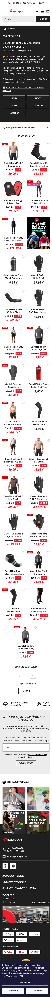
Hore (27, 681)
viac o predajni (39, 893)
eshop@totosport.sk (17, 847)
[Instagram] (5, 857)
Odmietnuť (13, 991)
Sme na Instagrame (18, 775)
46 (32, 666)
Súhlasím (37, 991)
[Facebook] (13, 857)
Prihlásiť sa (25, 756)
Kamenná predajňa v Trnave (19, 879)
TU (21, 976)
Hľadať (41, 19)
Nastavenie (25, 983)
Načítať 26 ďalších (25, 657)
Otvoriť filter (25, 136)
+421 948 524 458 (17, 3)
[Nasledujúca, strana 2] (25, 666)
